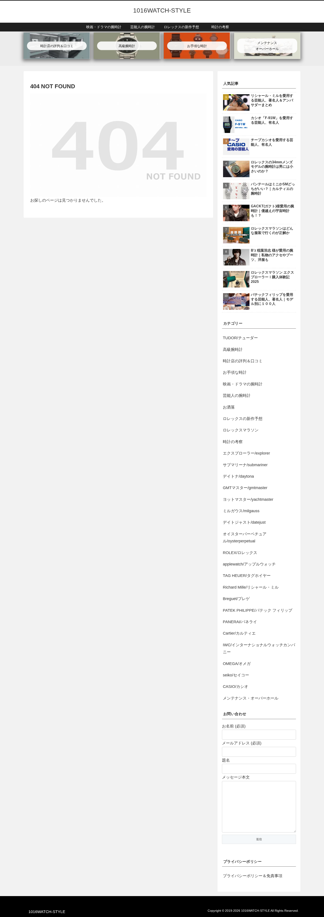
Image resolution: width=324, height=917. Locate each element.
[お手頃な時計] (197, 36)
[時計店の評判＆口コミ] (57, 36)
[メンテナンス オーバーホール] (267, 36)
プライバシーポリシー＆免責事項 (252, 876)
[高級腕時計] (127, 36)
